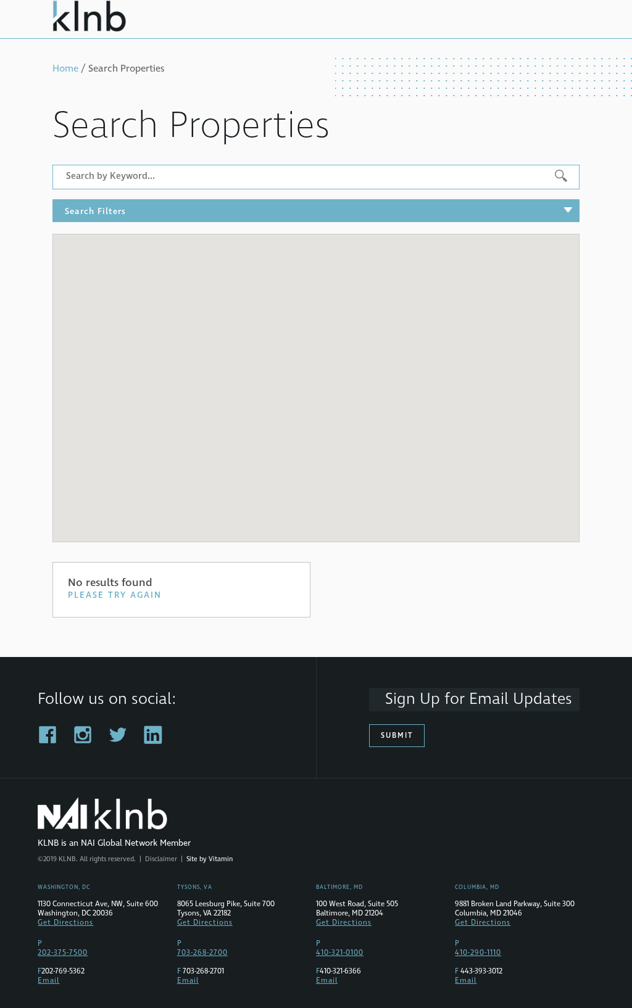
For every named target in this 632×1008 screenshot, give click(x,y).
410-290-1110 (478, 952)
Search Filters (95, 211)
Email (48, 980)
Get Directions (65, 922)
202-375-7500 (63, 952)
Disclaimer (161, 859)
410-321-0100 (340, 952)
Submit (397, 735)
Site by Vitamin (209, 859)
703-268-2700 (202, 952)
